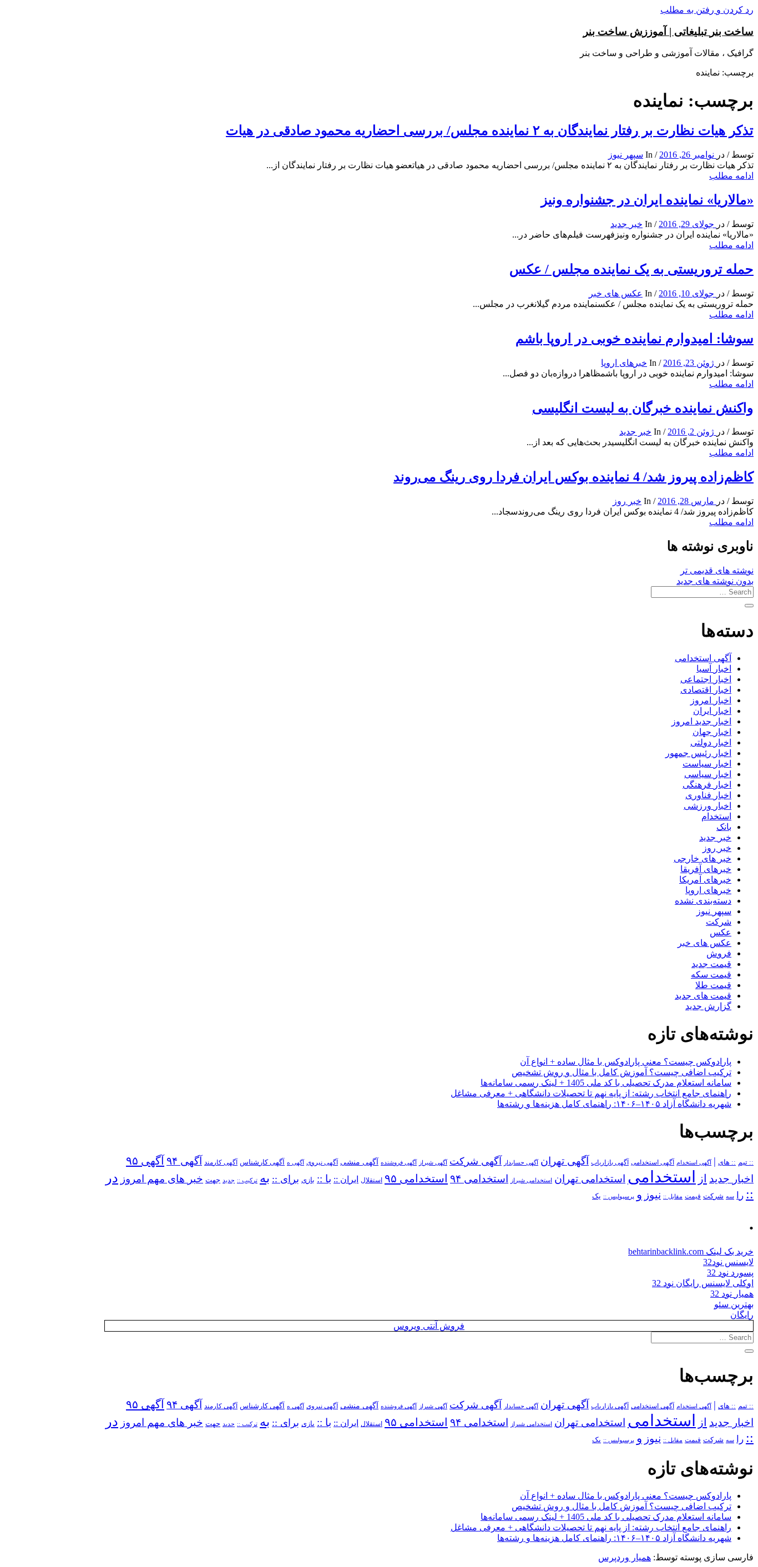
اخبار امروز (710, 700)
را (740, 1195)
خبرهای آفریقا (705, 869)
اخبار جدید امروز (701, 721)
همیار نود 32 (732, 1293)
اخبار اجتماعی (705, 679)
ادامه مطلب (731, 175)
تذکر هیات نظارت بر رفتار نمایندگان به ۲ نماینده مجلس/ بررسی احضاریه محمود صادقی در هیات (490, 130)
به (265, 1178)
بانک (723, 827)
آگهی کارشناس (262, 1162)
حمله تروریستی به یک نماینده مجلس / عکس (631, 269)
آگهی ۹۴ (184, 1161)
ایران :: (345, 1179)
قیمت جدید (711, 964)
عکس (720, 932)
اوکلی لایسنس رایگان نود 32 (703, 1283)
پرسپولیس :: (618, 1196)
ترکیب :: (247, 1180)
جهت (212, 1180)
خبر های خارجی (702, 858)
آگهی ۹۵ (145, 1161)
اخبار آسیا (713, 668)
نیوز (652, 1195)
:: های (727, 1162)
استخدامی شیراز (531, 1180)
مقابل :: (673, 1196)
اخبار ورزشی (707, 805)
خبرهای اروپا (624, 362)
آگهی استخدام (693, 1162)
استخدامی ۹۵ (416, 1178)
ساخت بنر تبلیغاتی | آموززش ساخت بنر (668, 31)
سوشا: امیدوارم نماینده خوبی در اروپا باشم (635, 338)
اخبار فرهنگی (707, 784)
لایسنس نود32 (728, 1262)
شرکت (718, 921)
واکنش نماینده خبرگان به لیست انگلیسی (643, 408)
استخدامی (662, 1177)
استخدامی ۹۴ (479, 1179)
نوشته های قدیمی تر (717, 570)
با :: (324, 1179)
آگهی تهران (564, 1161)
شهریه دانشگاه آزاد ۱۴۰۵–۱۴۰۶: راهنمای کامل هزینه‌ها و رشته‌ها (614, 1104)
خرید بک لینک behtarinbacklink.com (691, 1251)
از (702, 1178)
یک (596, 1196)
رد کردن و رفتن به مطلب (707, 9)
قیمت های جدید (703, 995)
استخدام (716, 816)
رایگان (742, 1314)
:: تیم (746, 1162)
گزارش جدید (708, 1006)
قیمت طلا (713, 985)
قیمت (693, 1196)
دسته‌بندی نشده (703, 900)
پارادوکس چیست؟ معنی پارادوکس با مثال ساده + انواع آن (625, 1061)
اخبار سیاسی (707, 774)
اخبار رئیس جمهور (698, 753)
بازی (308, 1180)
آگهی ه (295, 1162)
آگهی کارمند (220, 1162)
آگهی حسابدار (521, 1162)
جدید (229, 1180)
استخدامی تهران (589, 1179)
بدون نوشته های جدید (715, 581)
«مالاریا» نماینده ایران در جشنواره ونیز (647, 200)
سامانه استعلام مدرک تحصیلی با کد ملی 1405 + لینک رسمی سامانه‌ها (606, 1082)
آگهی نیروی (322, 1162)
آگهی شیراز (433, 1162)
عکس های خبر (616, 293)
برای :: (285, 1179)
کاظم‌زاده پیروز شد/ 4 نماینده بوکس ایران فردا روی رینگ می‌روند (573, 477)
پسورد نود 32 (730, 1272)
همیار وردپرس (624, 1557)
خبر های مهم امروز (161, 1179)
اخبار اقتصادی (705, 689)
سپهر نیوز (625, 154)
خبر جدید (626, 224)
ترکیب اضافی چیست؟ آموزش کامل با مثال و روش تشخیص (621, 1072)
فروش (718, 953)
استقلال (371, 1180)
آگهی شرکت (475, 1161)
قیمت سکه (711, 974)
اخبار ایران (712, 711)
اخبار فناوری (708, 795)
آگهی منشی (359, 1162)
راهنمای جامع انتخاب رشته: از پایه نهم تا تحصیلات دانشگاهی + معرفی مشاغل (591, 1093)
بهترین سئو (734, 1304)
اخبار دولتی (710, 742)
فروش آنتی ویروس (428, 1326)
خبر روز (627, 501)
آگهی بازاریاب (610, 1162)
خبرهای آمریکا (705, 879)
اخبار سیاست (707, 763)
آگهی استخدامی (703, 658)
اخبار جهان (712, 732)
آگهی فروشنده (399, 1162)
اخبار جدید (731, 1179)
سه (730, 1196)
